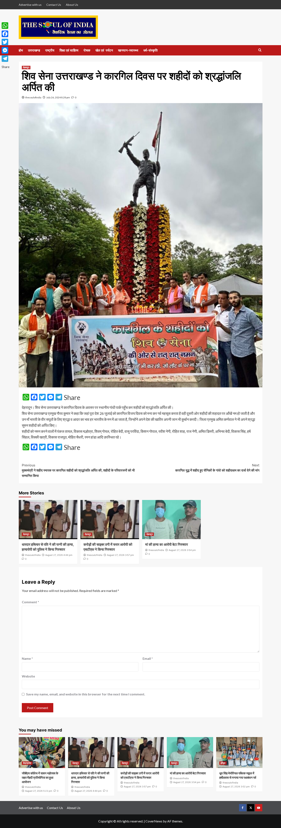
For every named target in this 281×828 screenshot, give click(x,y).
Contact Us (53, 4)
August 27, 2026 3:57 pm (120, 555)
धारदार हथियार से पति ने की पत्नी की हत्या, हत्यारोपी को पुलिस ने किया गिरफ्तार (90, 777)
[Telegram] (5, 58)
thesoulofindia (33, 97)
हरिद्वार (223, 763)
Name (27, 658)
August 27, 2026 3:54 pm (182, 550)
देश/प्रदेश (27, 763)
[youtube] (258, 807)
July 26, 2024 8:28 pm (58, 97)
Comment (30, 602)
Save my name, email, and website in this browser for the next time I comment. (85, 694)
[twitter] (250, 807)
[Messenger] (5, 50)
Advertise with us (30, 4)
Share (72, 397)
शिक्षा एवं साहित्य (68, 50)
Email (148, 658)
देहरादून (26, 67)
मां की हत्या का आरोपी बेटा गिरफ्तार (166, 544)
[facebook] (242, 807)
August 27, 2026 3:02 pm (236, 786)
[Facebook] (5, 34)
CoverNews (153, 821)
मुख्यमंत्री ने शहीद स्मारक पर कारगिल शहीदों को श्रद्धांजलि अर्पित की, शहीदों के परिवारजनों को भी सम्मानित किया (78, 470)
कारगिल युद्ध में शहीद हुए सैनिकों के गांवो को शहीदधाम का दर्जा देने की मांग (217, 468)
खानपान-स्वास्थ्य (128, 50)
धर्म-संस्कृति (150, 50)
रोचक (87, 50)
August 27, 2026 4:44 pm (58, 555)
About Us (72, 4)
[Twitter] (5, 42)
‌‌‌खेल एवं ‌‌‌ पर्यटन (104, 50)
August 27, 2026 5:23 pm (38, 790)
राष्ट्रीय (49, 50)
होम (21, 50)
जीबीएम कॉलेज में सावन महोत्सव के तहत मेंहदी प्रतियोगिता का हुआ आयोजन (40, 777)
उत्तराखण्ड (34, 50)
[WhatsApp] (5, 25)
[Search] (259, 50)
